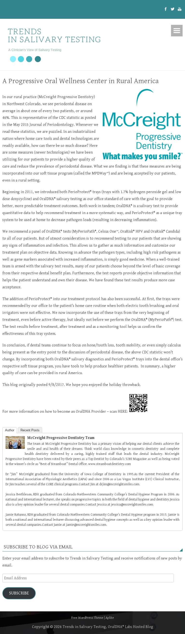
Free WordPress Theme (87, 618)
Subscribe (19, 593)
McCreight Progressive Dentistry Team (60, 438)
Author (9, 430)
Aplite (110, 618)
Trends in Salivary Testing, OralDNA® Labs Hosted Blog (108, 627)
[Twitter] (172, 9)
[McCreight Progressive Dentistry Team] (15, 447)
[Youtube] (179, 9)
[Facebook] (165, 9)
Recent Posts (30, 430)
